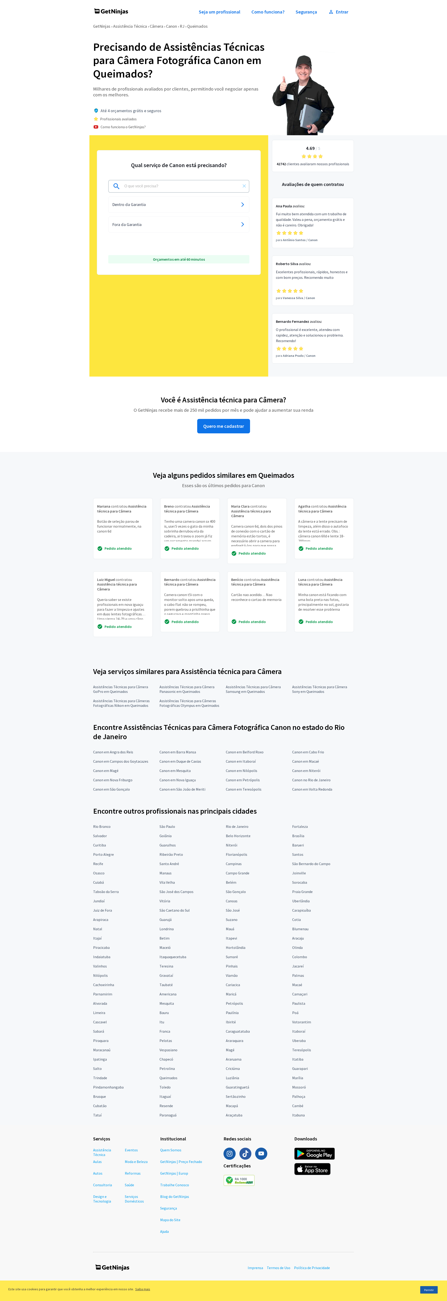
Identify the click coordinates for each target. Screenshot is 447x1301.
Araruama (233, 1059)
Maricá (231, 994)
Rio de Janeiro (237, 826)
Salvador (100, 835)
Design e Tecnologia (102, 1198)
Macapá (232, 1105)
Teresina (166, 966)
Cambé (297, 1105)
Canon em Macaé (305, 761)
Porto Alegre (103, 854)
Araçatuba (234, 1115)
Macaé (297, 984)
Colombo (299, 956)
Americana (167, 994)
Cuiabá (98, 882)
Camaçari (299, 994)
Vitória (164, 901)
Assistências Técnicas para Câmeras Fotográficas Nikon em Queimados (121, 703)
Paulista (298, 1003)
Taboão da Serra (106, 891)
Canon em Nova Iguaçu (177, 780)
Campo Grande (237, 873)
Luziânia (232, 1077)
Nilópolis (100, 975)
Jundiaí (99, 901)
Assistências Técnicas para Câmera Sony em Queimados (319, 689)
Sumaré (232, 956)
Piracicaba (101, 947)
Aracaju (298, 938)
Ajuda (164, 1231)
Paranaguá (167, 1115)
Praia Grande (302, 891)
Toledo (165, 1087)
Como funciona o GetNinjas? (123, 127)
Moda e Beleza (136, 1161)
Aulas (97, 1161)
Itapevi (231, 938)
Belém (231, 882)
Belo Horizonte (238, 835)
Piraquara (100, 1040)
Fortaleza (300, 826)
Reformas (133, 1173)
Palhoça (298, 1096)
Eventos (131, 1150)
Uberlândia (301, 901)
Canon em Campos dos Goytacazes (120, 761)
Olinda (297, 947)
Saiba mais (142, 1289)
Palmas (298, 975)
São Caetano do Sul (174, 910)
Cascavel (100, 1022)
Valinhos (100, 966)
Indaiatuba (101, 956)
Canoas (231, 901)
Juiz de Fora (102, 910)
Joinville (299, 873)
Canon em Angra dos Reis (113, 752)
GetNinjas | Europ (174, 1173)
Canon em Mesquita (175, 770)
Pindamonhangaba (108, 1087)
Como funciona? (267, 12)
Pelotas (165, 1040)
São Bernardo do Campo (311, 863)
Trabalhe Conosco (174, 1185)
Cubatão (100, 1105)
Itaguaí (165, 1096)
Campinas (234, 863)
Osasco (99, 873)
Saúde (129, 1185)
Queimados (197, 26)
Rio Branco (102, 826)
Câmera (156, 26)
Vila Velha (167, 882)
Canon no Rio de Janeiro (311, 780)
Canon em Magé (106, 770)
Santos (297, 854)
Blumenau (300, 929)
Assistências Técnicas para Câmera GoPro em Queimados (120, 689)
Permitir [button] (429, 1290)
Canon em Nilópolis (241, 770)
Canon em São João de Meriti (182, 789)
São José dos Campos (176, 891)
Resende (166, 1105)
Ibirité (231, 1022)
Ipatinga (100, 1059)
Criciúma (233, 1068)
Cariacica (233, 984)
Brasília (298, 835)
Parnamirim (102, 994)
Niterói (231, 845)
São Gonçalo (236, 891)
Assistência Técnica (130, 26)
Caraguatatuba (238, 1031)
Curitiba (99, 845)
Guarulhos (167, 845)
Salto (97, 1068)
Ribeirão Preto (171, 854)
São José (233, 910)
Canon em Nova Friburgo (112, 780)
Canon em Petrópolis (243, 780)
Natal (97, 929)
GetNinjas (101, 26)
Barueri (298, 845)
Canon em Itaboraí (241, 761)
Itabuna (298, 1115)
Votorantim (301, 1022)
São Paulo (167, 826)
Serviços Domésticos (134, 1198)
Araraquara (234, 1040)
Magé (230, 1050)
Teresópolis (301, 1050)
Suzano (231, 919)
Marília (297, 1077)
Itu (161, 1022)
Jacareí (298, 966)
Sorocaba (299, 882)
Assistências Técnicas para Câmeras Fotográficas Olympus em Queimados (189, 703)
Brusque (99, 1096)
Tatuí (97, 1115)
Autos (97, 1173)
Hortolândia (235, 947)
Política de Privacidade (312, 1267)
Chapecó (166, 1059)
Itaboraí (298, 1031)
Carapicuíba (301, 910)
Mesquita (166, 1003)
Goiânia (165, 835)
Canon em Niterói (306, 770)
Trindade (100, 1077)
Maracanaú (101, 1050)
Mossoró (299, 1087)
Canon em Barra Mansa (177, 752)
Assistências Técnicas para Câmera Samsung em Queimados (253, 689)
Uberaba (299, 1040)
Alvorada (100, 1003)
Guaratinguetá (237, 1087)
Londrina (166, 929)
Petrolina (167, 1068)
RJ (182, 26)
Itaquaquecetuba (172, 956)
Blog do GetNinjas (174, 1196)
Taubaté (166, 984)
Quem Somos (170, 1150)
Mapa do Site (170, 1219)
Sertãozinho (236, 1096)
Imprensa (255, 1267)
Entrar (342, 12)
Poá (295, 1012)
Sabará (98, 1031)
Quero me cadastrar (223, 426)
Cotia (296, 919)
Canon (171, 26)
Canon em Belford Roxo (245, 752)
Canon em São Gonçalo (111, 789)
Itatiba (297, 1059)
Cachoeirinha (103, 984)
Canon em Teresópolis (243, 789)
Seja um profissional (219, 12)
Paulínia (232, 1012)
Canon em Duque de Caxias (180, 761)
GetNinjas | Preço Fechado (181, 1161)
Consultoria (102, 1185)
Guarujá (165, 919)
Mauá (230, 929)
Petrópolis (234, 1003)
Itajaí (97, 938)
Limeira (99, 1012)
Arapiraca (100, 919)
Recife (98, 863)
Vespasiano (168, 1050)
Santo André (169, 863)
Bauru (164, 1012)
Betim (164, 938)
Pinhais (232, 966)
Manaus (165, 873)
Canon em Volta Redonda (312, 789)
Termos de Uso (278, 1267)
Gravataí (166, 975)
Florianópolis (236, 854)
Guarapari (300, 1068)
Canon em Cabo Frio (308, 752)
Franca (164, 1031)
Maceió (165, 947)
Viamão (232, 975)
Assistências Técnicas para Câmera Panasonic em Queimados (186, 689)
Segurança (306, 12)
